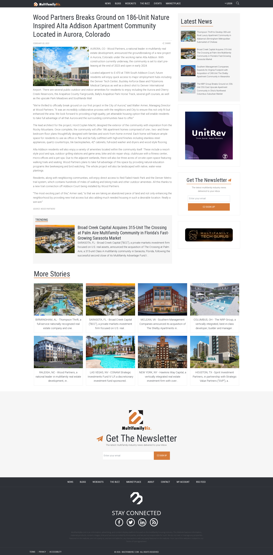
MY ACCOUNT (183, 482)
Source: (44, 209)
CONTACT (165, 482)
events (158, 3)
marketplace (173, 3)
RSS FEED (201, 482)
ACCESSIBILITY (55, 552)
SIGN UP (163, 455)
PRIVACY (42, 552)
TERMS (32, 552)
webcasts (130, 3)
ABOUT (151, 482)
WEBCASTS (98, 482)
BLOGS (83, 482)
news (108, 3)
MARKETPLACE (133, 482)
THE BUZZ (115, 482)
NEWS (70, 482)
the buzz (145, 3)
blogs (118, 3)
